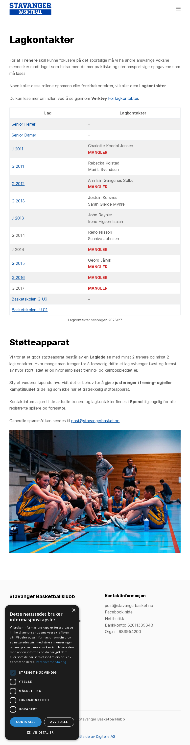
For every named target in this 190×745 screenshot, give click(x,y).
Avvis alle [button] (59, 722)
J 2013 (18, 218)
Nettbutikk (114, 618)
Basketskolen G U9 (29, 299)
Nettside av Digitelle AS (95, 736)
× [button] (73, 610)
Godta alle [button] (25, 722)
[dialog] (42, 672)
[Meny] (178, 8)
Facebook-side (119, 611)
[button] (42, 732)
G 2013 (18, 200)
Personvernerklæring (51, 662)
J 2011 (17, 148)
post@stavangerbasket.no (95, 420)
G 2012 (18, 183)
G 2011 (18, 166)
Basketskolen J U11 (30, 309)
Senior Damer (24, 135)
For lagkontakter (123, 98)
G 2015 (18, 263)
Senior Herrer (23, 124)
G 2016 (18, 277)
